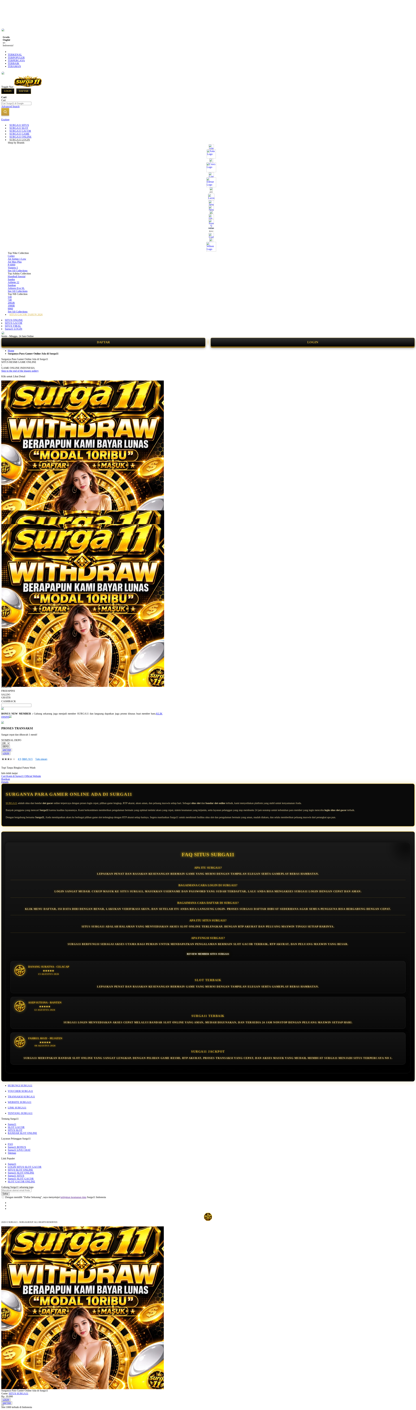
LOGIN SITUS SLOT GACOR (24, 1167)
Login (8, 91)
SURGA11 (11, 803)
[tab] (208, 119)
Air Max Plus (15, 261)
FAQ (10, 1144)
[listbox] (81, 688)
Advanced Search (10, 106)
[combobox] (16, 103)
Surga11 (12, 1124)
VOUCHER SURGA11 (20, 1091)
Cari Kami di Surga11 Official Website (21, 776)
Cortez (11, 256)
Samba (11, 279)
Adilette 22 (13, 282)
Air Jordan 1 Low (17, 258)
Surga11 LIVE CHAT (19, 1150)
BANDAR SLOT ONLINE (22, 1133)
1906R (11, 305)
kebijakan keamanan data (73, 1197)
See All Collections (17, 270)
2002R (11, 302)
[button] (8, 517)
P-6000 (11, 264)
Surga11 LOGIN (13, 328)
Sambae (12, 285)
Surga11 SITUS (16, 1175)
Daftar (23, 91)
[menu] (208, 220)
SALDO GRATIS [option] (6, 696)
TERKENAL (15, 54)
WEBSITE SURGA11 (19, 1102)
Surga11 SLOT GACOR (21, 1178)
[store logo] (28, 86)
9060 (10, 308)
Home (11, 350)
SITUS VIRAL (13, 326)
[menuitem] (19, 125)
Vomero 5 (13, 267)
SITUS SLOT (15, 1130)
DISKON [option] (6, 687)
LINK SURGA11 (17, 1107)
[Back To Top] (2, 1405)
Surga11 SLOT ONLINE (21, 1172)
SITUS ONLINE (14, 320)
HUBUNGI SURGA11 (20, 1085)
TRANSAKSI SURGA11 (21, 1096)
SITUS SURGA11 (18, 1393)
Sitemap (12, 1153)
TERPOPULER (16, 57)
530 (10, 297)
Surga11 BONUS (17, 1147)
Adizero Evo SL (16, 288)
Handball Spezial (16, 276)
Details (4, 782)
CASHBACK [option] (8, 701)
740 (10, 300)
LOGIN (312, 342)
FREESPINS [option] (8, 690)
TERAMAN (14, 66)
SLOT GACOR (16, 1127)
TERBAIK (13, 63)
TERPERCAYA (16, 60)
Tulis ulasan (41, 759)
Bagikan (5, 779)
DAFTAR (103, 342)
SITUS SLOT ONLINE (20, 1169)
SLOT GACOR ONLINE (21, 1181)
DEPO (6, 746)
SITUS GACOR (13, 323)
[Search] (5, 112)
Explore (5, 119)
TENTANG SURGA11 (20, 1113)
